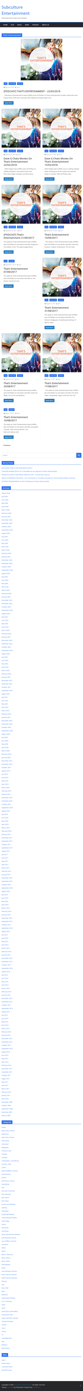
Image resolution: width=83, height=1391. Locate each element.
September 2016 (7, 888)
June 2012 (5, 1055)
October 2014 (6, 965)
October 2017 (6, 844)
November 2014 (7, 962)
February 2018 (6, 831)
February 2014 (6, 992)
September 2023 (7, 610)
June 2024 (5, 580)
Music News (6, 1261)
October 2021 (6, 687)
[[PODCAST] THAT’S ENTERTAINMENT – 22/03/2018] (41, 59)
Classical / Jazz (6, 1151)
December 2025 (7, 520)
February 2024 (6, 593)
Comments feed (7, 1367)
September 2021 (7, 690)
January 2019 (6, 794)
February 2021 (6, 714)
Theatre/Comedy (7, 1321)
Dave (17, 87)
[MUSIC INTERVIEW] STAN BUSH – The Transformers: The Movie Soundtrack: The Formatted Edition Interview (38, 478)
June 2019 (5, 777)
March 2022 (6, 670)
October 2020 (6, 727)
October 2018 (6, 804)
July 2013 (5, 1015)
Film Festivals (6, 1194)
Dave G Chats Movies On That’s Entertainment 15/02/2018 (59, 161)
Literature (5, 1244)
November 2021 (7, 684)
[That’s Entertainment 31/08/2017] (62, 277)
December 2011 (7, 1069)
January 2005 (6, 1115)
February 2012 (6, 1065)
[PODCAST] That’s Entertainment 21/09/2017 (19, 236)
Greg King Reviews (8, 1214)
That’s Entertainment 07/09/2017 (16, 270)
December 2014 (7, 958)
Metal (3, 1248)
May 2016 (5, 901)
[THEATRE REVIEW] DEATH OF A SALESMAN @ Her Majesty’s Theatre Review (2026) (29, 471)
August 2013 (6, 1012)
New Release (6, 1264)
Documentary (6, 1174)
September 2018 (7, 808)
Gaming (4, 1208)
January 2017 (6, 875)
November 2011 (7, 1072)
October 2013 (6, 1005)
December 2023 (7, 600)
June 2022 (5, 660)
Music (19, 25)
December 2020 (7, 721)
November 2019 (7, 764)
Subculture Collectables (10, 1311)
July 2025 (5, 537)
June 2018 (5, 818)
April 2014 (5, 985)
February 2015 (6, 951)
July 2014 (5, 975)
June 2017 (5, 858)
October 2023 (6, 607)
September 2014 (7, 968)
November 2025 (7, 523)
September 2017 (7, 848)
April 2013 (5, 1025)
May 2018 (5, 821)
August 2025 (6, 533)
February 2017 (6, 871)
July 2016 (5, 895)
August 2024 (6, 573)
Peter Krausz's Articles (9, 1275)
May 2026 (5, 503)
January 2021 (6, 717)
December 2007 (7, 1112)
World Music (6, 1348)
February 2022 (6, 674)
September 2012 (7, 1049)
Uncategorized (6, 1338)
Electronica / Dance (8, 1181)
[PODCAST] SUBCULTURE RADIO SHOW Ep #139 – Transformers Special (26, 475)
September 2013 (7, 1008)
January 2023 (6, 637)
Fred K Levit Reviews (8, 1204)
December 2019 (7, 761)
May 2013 (5, 1022)
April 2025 (5, 547)
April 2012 (5, 1062)
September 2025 (7, 530)
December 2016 (7, 878)
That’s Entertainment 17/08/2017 (57, 384)
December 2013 (7, 998)
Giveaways (5, 1211)
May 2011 (5, 1082)
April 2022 (5, 667)
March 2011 (6, 1089)
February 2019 (6, 791)
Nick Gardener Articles (9, 1271)
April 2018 (5, 824)
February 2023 (6, 634)
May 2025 (5, 543)
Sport (3, 1305)
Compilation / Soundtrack (10, 1161)
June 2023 (5, 620)
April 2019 (5, 784)
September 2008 (7, 1109)
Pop (3, 1285)
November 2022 (7, 644)
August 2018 (6, 811)
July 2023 (5, 617)
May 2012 (5, 1059)
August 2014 (6, 972)
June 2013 (5, 1018)
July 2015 (5, 935)
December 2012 (7, 1038)
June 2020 (5, 741)
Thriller (4, 1325)
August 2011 (6, 1079)
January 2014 (6, 995)
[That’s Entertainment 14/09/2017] (62, 204)
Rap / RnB (5, 1288)
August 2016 (6, 891)
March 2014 (6, 988)
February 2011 (6, 1092)
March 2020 (6, 751)
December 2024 (7, 560)
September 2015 (7, 928)
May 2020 (5, 744)
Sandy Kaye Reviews (8, 1298)
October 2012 (6, 1045)
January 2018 (6, 834)
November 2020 (7, 724)
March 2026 (6, 510)
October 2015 (6, 925)
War (3, 1341)
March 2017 (6, 868)
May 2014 (5, 982)
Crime (4, 1167)
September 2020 (7, 731)
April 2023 (5, 627)
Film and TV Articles (8, 1191)
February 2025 (6, 553)
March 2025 (6, 550)
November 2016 (7, 881)
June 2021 (5, 701)
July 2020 (5, 737)
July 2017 (5, 854)
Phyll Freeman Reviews (9, 1278)
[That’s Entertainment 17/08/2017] (62, 352)
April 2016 (5, 905)
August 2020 (6, 734)
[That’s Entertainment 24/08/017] (21, 352)
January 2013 (6, 1035)
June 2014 (5, 978)
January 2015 (6, 955)
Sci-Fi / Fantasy (7, 1301)
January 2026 (6, 517)
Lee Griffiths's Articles (9, 1241)
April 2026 (5, 506)
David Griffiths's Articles (10, 1171)
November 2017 (7, 841)
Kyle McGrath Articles (9, 1238)
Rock (3, 1291)
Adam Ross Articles (8, 1131)
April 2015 (5, 945)
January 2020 (6, 757)
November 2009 (7, 1102)
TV (2, 1335)
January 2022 (6, 677)
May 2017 (5, 861)
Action (4, 1127)
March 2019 (6, 788)
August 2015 (6, 931)
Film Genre (5, 1198)
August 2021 (6, 694)
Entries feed (6, 1363)
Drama (4, 1177)
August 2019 (6, 771)
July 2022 (5, 657)
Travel (4, 1331)
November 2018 (7, 801)
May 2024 (5, 583)
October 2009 (6, 1105)
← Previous (6, 445)
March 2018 (6, 828)
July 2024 (5, 577)
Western (4, 1345)
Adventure (5, 1134)
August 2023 (6, 614)
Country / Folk (6, 1164)
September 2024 (7, 570)
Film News (5, 1201)
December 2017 (7, 838)
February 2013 (6, 1032)
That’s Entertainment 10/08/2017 (16, 418)
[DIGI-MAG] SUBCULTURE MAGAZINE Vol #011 (17, 468)
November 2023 (7, 604)
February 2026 (6, 513)
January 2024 (6, 597)
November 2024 (7, 563)
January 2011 (6, 1095)
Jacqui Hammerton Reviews (11, 1234)
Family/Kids (5, 1184)
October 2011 (6, 1075)
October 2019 (6, 767)
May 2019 (5, 781)
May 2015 (5, 941)
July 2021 (5, 697)
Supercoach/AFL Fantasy (10, 1318)
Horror (4, 1224)
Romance (5, 1295)
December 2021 (7, 680)
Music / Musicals (7, 1254)
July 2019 (5, 774)
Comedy (4, 1154)
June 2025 (5, 540)
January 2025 (6, 557)
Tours (3, 1328)
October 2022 (6, 647)
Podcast (35, 25)
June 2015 (5, 938)
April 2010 (5, 1099)
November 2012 (7, 1042)
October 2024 (6, 567)
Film (12, 25)
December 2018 (7, 798)
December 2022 (7, 640)
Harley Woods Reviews (9, 1218)
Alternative (5, 1141)
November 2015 (7, 921)
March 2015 (6, 948)
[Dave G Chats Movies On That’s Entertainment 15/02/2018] (62, 128)
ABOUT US (45, 25)
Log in (4, 1360)
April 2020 (5, 747)
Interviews (5, 1228)
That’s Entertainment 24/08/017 (16, 384)
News (27, 25)
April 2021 (5, 707)
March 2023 (6, 630)
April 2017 (5, 864)
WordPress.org (7, 1370)
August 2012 (6, 1052)
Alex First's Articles (8, 1137)
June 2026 (5, 500)
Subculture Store (7, 1315)
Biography (5, 1147)
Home (5, 25)
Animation (5, 1144)
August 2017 (6, 851)
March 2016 (6, 908)
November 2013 (7, 1002)
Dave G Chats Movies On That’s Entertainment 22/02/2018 (18, 161)
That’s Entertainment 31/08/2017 (57, 309)
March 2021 (6, 711)
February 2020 (6, 754)
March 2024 (6, 590)
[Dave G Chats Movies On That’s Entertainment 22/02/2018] (21, 128)
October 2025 (6, 527)
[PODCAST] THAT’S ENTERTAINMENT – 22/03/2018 (32, 91)
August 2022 (6, 654)
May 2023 (5, 624)
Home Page (12, 83)
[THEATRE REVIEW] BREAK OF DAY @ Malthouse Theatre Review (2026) (25, 481)
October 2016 (6, 885)
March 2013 (6, 1028)
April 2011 (5, 1085)
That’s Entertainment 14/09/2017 (57, 236)
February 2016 (6, 911)
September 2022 (7, 650)
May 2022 (5, 664)
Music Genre (6, 1258)
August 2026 (6, 493)
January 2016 (6, 915)
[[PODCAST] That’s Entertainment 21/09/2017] (21, 204)
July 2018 (5, 814)
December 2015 (7, 918)
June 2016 (5, 898)
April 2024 (5, 587)
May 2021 (5, 704)
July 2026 (5, 496)
